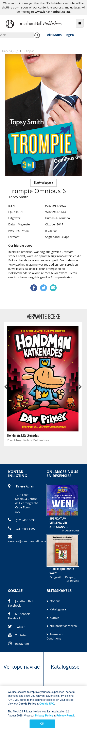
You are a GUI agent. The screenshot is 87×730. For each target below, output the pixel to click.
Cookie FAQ (46, 703)
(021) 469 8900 (25, 528)
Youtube (21, 635)
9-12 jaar (29, 51)
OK (42, 723)
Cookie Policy (27, 703)
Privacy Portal (65, 715)
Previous (6, 387)
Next (80, 387)
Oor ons (54, 601)
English (69, 35)
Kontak (54, 618)
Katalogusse (57, 609)
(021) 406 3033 (25, 520)
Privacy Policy (44, 715)
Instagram (22, 644)
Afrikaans (54, 35)
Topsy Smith (18, 197)
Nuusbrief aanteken (63, 626)
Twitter (20, 627)
